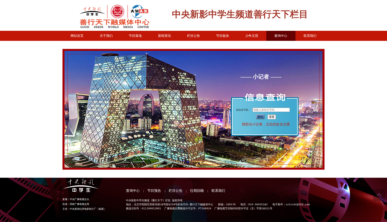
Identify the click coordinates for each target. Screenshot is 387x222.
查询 (260, 116)
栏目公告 (175, 191)
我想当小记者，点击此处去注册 (266, 124)
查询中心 (133, 191)
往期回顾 (197, 191)
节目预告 (154, 191)
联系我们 (218, 191)
